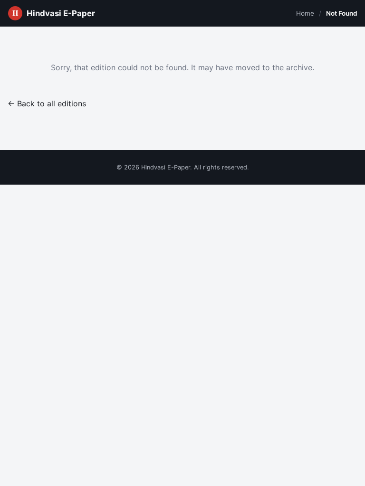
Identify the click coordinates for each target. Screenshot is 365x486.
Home (305, 13)
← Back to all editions (47, 103)
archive (299, 67)
